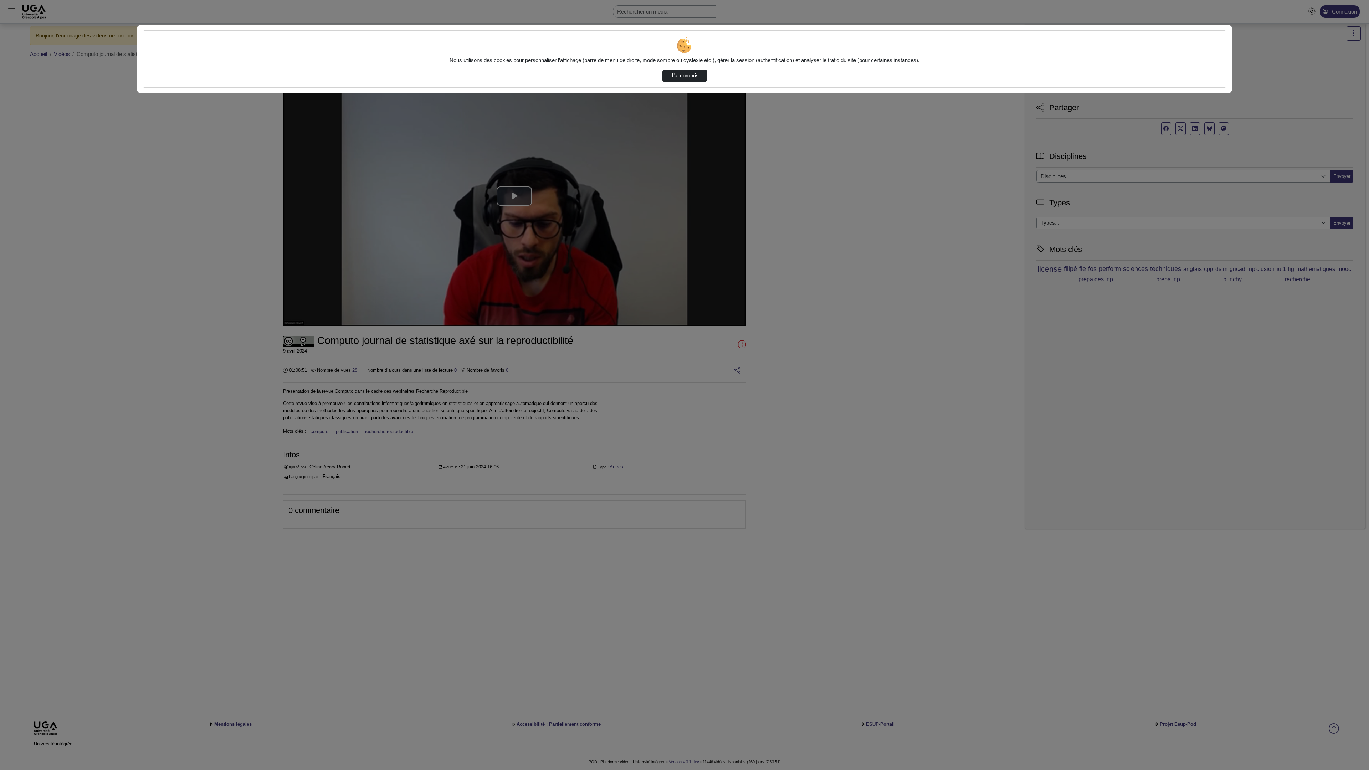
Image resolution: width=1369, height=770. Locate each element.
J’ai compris (685, 75)
